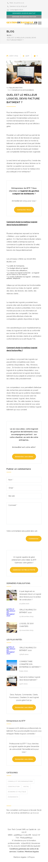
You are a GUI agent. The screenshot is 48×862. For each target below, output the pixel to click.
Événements (13, 797)
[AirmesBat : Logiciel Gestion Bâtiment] (22, 23)
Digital (26, 786)
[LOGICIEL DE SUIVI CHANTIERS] (12, 627)
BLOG (9, 35)
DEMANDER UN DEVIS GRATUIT (24, 13)
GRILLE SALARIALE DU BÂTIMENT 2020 (27, 611)
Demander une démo (24, 707)
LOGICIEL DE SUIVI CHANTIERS (26, 625)
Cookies (20, 852)
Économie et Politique (17, 792)
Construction (14, 786)
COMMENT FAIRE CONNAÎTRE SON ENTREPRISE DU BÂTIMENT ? (30, 664)
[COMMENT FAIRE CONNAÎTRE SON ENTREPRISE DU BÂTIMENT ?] (12, 665)
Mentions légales (32, 852)
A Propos (31, 857)
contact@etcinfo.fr (16, 10)
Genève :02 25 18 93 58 (18, 6)
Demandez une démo (24, 456)
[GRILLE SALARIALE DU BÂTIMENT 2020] (12, 613)
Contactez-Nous (24, 210)
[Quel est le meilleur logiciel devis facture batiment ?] (24, 72)
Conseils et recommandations (23, 90)
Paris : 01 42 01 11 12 (17, 3)
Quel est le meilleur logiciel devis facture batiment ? (23, 98)
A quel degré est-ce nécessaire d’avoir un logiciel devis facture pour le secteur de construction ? (30, 595)
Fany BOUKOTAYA (15, 88)
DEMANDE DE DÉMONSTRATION (24, 17)
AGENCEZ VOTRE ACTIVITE (24, 570)
